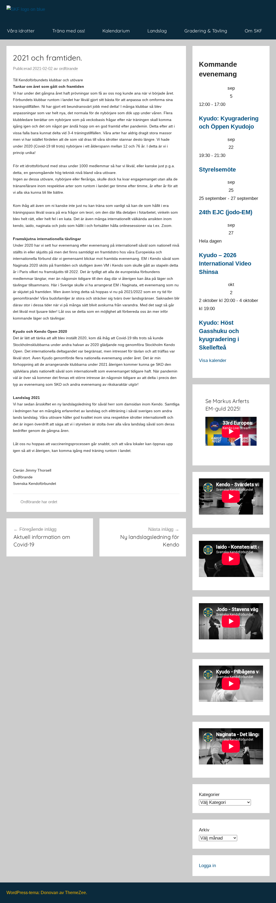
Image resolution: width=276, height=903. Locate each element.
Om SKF (253, 30)
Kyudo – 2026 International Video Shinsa (225, 263)
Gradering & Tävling (205, 30)
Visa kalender (212, 360)
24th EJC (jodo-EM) (225, 212)
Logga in (207, 865)
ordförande (68, 68)
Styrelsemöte (217, 169)
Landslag (157, 30)
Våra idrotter (21, 30)
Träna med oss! (68, 30)
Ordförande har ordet (38, 501)
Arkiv (204, 829)
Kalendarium (116, 30)
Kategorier (209, 794)
